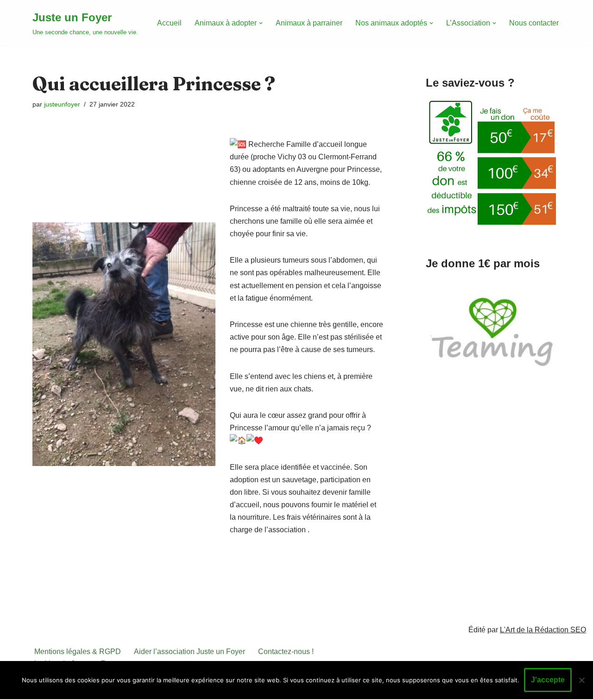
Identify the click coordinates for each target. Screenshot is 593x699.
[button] (261, 23)
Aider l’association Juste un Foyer (189, 651)
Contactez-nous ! (286, 651)
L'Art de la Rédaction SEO (543, 630)
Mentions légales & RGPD (77, 651)
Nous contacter (534, 23)
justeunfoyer (62, 104)
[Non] (581, 680)
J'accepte (548, 680)
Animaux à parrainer (309, 23)
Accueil (169, 23)
